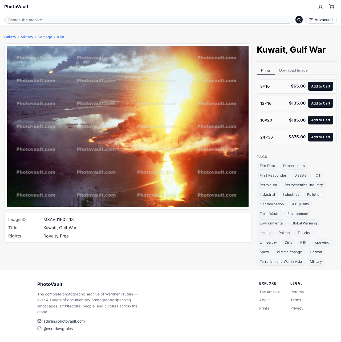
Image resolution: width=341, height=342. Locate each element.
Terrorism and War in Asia (281, 261)
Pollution (314, 194)
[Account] (320, 7)
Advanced (324, 19)
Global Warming (304, 223)
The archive (269, 292)
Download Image (293, 70)
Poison (284, 233)
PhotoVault (16, 6)
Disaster (301, 175)
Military (27, 37)
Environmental (271, 223)
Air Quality (300, 204)
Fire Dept (267, 166)
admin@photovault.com (64, 321)
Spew (264, 252)
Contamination (272, 204)
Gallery (10, 37)
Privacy (296, 308)
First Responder (273, 175)
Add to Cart (320, 86)
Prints (266, 70)
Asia (60, 37)
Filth (303, 242)
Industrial (267, 194)
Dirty (289, 242)
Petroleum (268, 185)
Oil (318, 175)
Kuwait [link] (271, 49)
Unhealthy (268, 242)
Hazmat (316, 252)
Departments (294, 166)
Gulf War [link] (308, 49)
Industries (291, 194)
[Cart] (331, 7)
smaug (265, 233)
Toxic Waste (269, 213)
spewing (322, 242)
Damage (45, 37)
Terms (295, 300)
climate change (289, 252)
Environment (297, 213)
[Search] (299, 20)
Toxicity (304, 233)
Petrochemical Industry (304, 185)
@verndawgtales (58, 328)
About (264, 300)
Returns (297, 292)
